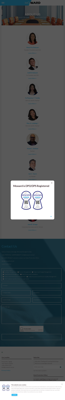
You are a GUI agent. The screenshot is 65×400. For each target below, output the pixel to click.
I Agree (14, 394)
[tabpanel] (32, 198)
